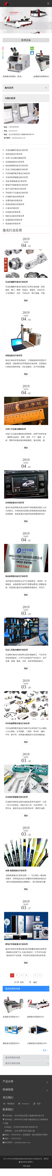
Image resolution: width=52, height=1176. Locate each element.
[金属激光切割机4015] (14, 1004)
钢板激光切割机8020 (11, 1043)
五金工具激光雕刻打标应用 (16, 170)
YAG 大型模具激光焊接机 (13, 76)
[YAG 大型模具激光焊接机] (18, 59)
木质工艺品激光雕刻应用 (15, 158)
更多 (26, 301)
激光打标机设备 (12, 1063)
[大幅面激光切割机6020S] (38, 1030)
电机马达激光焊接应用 (14, 216)
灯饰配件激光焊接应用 (14, 197)
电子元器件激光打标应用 (15, 189)
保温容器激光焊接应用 (14, 204)
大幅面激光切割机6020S (37, 1043)
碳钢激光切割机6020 (35, 1017)
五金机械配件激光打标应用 (16, 150)
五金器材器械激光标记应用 (16, 177)
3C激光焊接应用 (12, 208)
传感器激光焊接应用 (13, 220)
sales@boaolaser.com (18, 138)
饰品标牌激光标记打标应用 (16, 166)
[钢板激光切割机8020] (14, 1030)
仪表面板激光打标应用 (14, 162)
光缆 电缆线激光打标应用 (16, 181)
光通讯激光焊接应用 (13, 201)
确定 (35, 982)
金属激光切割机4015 (11, 1017)
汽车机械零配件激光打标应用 (17, 173)
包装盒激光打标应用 (13, 154)
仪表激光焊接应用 (12, 212)
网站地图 (26, 1166)
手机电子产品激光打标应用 (16, 193)
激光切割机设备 (12, 988)
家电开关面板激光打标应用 (16, 185)
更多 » (45, 1050)
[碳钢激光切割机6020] (38, 1004)
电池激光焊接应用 (12, 224)
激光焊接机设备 (12, 1057)
